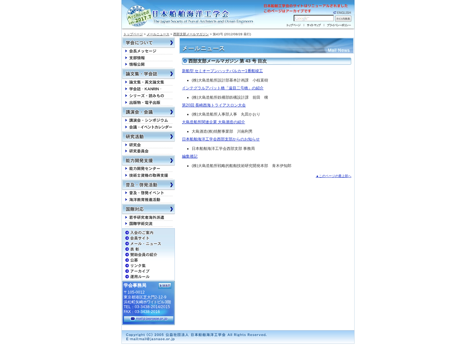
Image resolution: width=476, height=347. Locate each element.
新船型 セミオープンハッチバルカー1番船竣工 (222, 71)
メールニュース (158, 34)
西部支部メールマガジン (191, 34)
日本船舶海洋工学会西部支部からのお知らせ (221, 139)
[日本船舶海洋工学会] (191, 16)
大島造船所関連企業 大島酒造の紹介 (213, 122)
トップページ (133, 34)
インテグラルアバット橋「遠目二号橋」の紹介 (223, 88)
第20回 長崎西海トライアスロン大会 (214, 105)
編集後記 (190, 156)
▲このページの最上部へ (333, 176)
